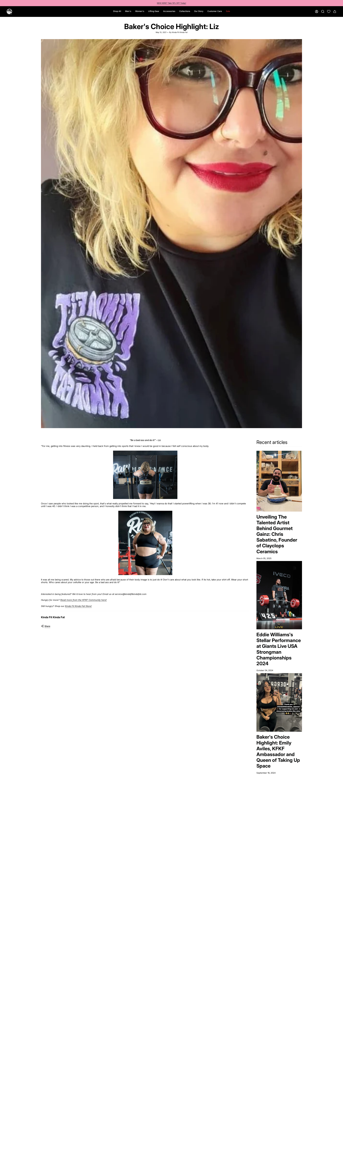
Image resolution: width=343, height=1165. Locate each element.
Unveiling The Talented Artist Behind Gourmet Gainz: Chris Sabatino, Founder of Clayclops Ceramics (276, 534)
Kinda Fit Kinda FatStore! (78, 606)
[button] (128, 11)
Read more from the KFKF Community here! (83, 600)
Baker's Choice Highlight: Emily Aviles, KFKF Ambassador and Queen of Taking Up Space (278, 751)
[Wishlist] (328, 11)
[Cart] (335, 11)
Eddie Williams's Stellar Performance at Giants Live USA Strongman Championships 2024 (278, 649)
